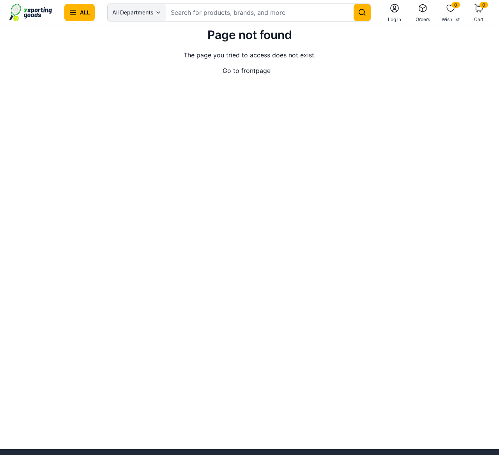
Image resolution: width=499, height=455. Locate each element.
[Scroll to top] (480, 436)
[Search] (362, 12)
